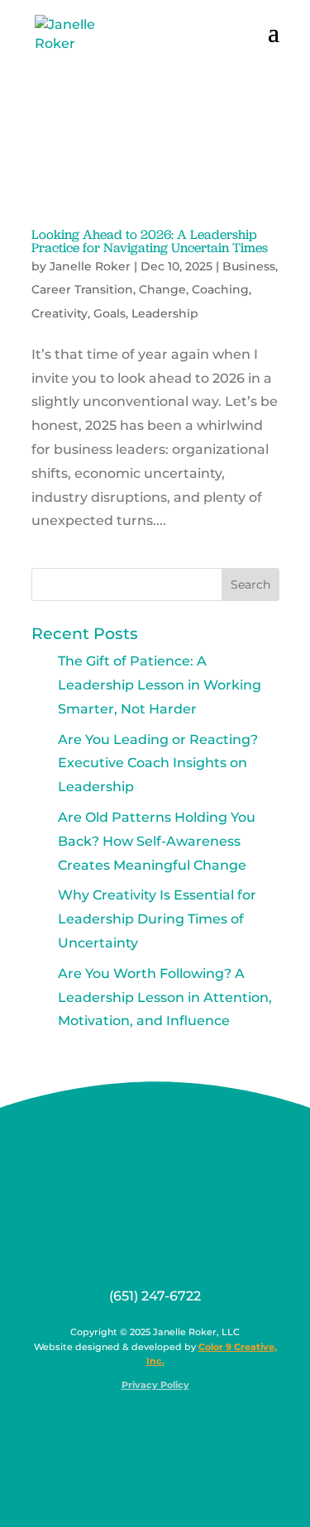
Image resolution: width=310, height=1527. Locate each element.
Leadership (164, 313)
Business (248, 266)
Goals (109, 313)
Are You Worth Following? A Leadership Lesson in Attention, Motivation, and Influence (165, 997)
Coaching (220, 289)
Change (162, 289)
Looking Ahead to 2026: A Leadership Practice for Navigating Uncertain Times (149, 241)
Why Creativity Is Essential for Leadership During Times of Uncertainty (157, 919)
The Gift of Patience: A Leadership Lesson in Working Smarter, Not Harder (159, 685)
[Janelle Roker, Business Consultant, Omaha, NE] (165, 1424)
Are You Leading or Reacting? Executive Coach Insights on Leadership (158, 763)
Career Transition (82, 289)
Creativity (59, 313)
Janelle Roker (90, 266)
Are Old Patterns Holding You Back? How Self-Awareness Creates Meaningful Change (156, 841)
